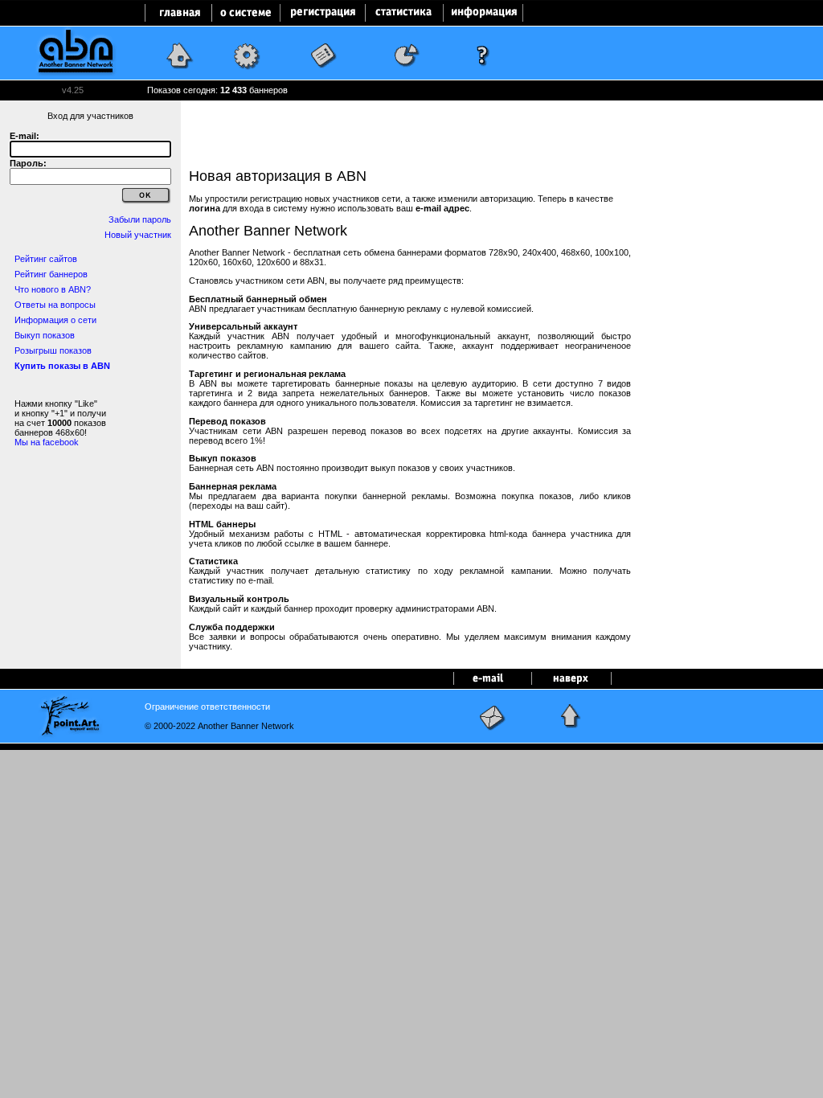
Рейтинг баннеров (51, 274)
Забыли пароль (140, 219)
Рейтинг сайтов (45, 259)
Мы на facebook (46, 442)
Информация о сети (55, 320)
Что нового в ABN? (52, 289)
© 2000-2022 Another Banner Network (219, 726)
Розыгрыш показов (53, 350)
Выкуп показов (44, 335)
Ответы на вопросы (55, 304)
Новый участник (137, 235)
